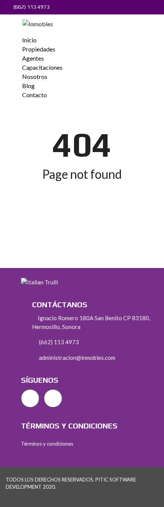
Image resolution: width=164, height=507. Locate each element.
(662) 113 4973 (31, 7)
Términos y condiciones (47, 444)
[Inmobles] (35, 23)
